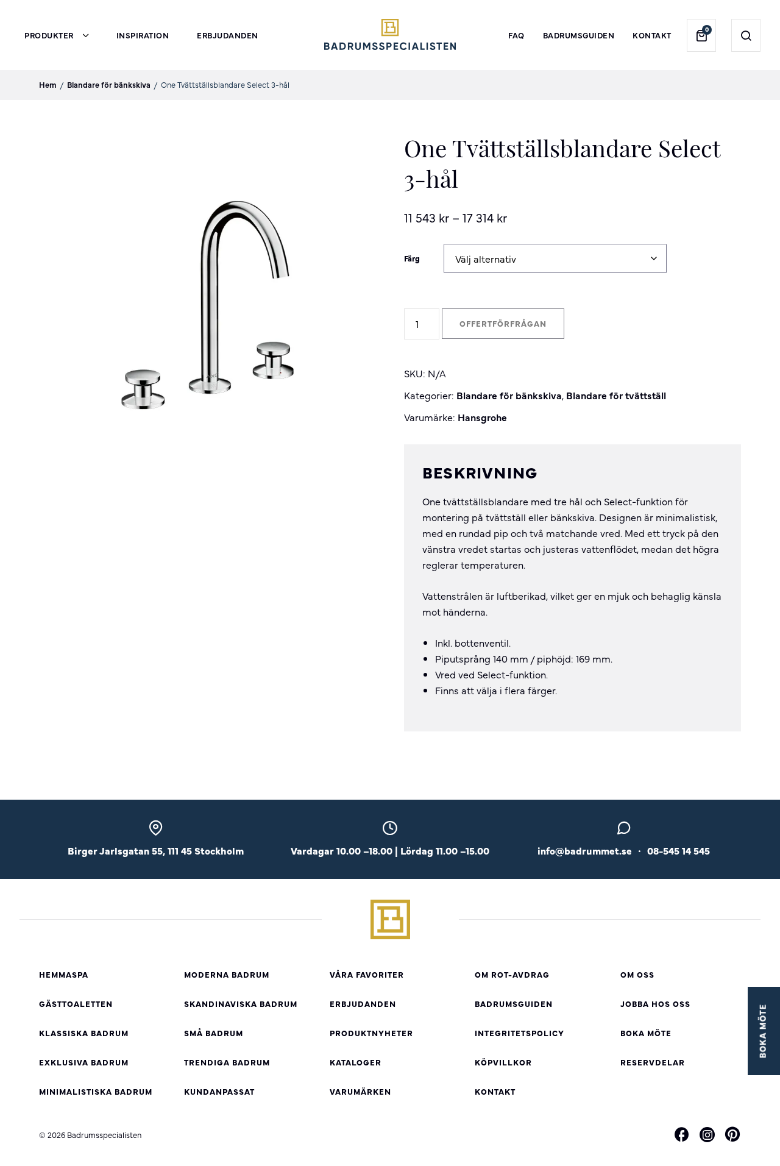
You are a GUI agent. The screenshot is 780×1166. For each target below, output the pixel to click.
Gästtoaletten (76, 1003)
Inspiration (142, 35)
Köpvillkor (503, 1062)
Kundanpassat (219, 1091)
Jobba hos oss (655, 1003)
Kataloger (355, 1062)
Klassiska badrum (84, 1033)
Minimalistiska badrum (95, 1091)
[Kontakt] (624, 831)
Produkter (49, 35)
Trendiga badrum (227, 1062)
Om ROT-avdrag (512, 974)
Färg (412, 258)
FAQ (516, 35)
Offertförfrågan (503, 323)
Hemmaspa (63, 974)
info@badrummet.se (584, 850)
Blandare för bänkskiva (109, 84)
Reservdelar (652, 1062)
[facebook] (681, 1136)
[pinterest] (732, 1136)
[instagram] (707, 1135)
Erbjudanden (227, 35)
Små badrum (213, 1033)
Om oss (637, 974)
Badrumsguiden (579, 35)
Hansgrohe (482, 417)
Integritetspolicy (519, 1033)
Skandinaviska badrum (240, 1003)
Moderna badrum (226, 974)
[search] (746, 35)
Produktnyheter (371, 1033)
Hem (48, 84)
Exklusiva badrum (84, 1062)
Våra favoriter (367, 974)
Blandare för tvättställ (616, 395)
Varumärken (360, 1091)
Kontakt (652, 35)
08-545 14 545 (678, 850)
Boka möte (646, 1033)
